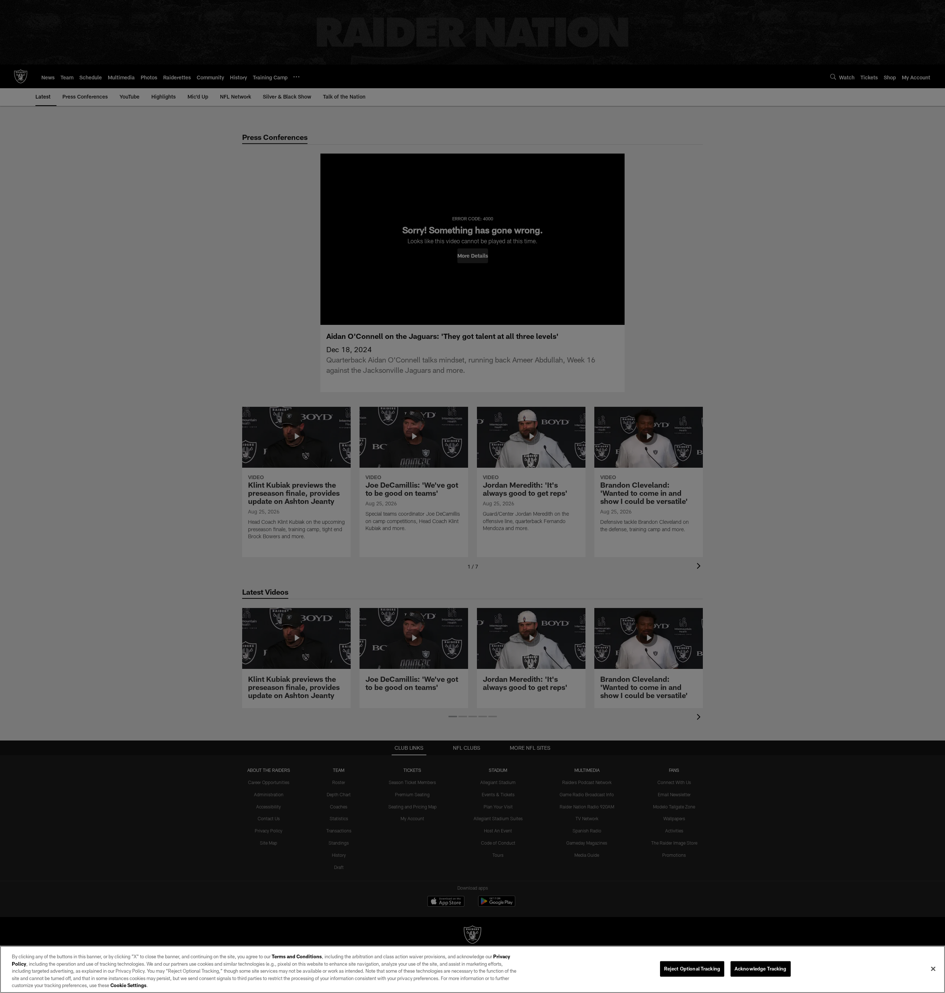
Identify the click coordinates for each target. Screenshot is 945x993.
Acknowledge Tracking (761, 969)
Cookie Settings (128, 985)
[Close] (933, 969)
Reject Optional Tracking (692, 969)
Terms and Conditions (297, 956)
